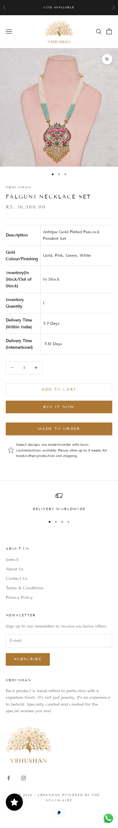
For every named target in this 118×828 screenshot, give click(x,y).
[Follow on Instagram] (23, 778)
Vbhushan (18, 187)
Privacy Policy (19, 597)
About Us (14, 569)
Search (12, 559)
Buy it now (58, 407)
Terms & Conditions (25, 588)
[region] (59, 502)
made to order (59, 428)
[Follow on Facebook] (8, 778)
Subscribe (28, 659)
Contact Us (16, 578)
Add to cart (59, 389)
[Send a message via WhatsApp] (108, 818)
